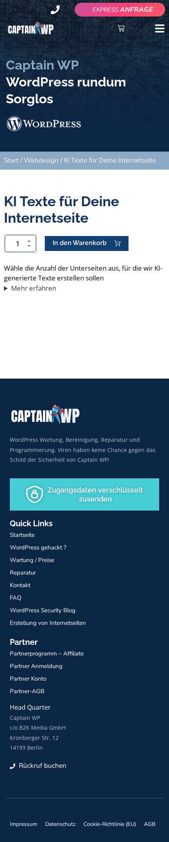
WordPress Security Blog (42, 610)
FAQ (16, 598)
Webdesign (41, 160)
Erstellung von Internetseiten (48, 623)
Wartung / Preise (32, 560)
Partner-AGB (27, 691)
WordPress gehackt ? (38, 547)
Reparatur (23, 573)
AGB (149, 824)
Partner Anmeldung (36, 666)
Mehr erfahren (33, 288)
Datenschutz (60, 824)
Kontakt (20, 585)
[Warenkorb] (121, 28)
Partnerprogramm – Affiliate (47, 653)
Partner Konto (28, 679)
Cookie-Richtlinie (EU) (109, 824)
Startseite (22, 535)
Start (11, 160)
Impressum (23, 824)
